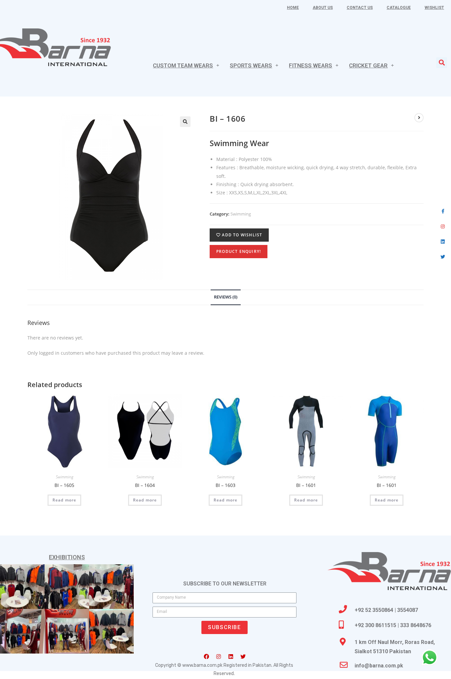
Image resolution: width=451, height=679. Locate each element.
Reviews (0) (225, 297)
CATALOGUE (399, 7)
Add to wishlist (241, 235)
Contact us (360, 7)
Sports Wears (251, 65)
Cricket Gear (368, 65)
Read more (64, 500)
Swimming (240, 214)
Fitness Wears (310, 65)
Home (293, 7)
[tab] (226, 297)
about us (323, 7)
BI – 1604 (145, 485)
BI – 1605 (64, 485)
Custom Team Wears (183, 65)
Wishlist (434, 7)
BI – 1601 (306, 485)
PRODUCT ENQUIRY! (238, 251)
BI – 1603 (225, 485)
